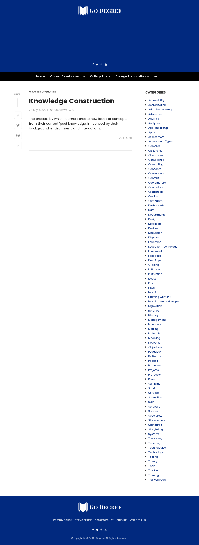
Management (157, 320)
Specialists (155, 415)
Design (152, 219)
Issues (152, 278)
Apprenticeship (158, 128)
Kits (150, 283)
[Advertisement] (99, 37)
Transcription (157, 479)
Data (151, 210)
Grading (153, 265)
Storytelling (155, 429)
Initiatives (154, 269)
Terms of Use (83, 520)
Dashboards (156, 205)
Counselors (155, 187)
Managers (154, 324)
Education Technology (162, 246)
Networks (154, 342)
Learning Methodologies (163, 301)
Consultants (156, 173)
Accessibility (156, 100)
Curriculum (155, 201)
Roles (151, 379)
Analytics (154, 123)
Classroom (155, 155)
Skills (151, 402)
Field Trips (154, 260)
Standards (155, 425)
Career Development (66, 76)
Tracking (154, 470)
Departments (156, 214)
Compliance (156, 160)
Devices (153, 228)
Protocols (154, 374)
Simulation (155, 397)
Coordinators (157, 182)
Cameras (154, 146)
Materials (154, 333)
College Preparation (131, 76)
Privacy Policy (62, 520)
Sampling (154, 383)
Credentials (155, 192)
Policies (153, 361)
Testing (153, 457)
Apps (151, 132)
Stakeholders (156, 420)
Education (154, 242)
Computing (155, 164)
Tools (151, 466)
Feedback (154, 256)
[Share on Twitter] (18, 125)
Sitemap (122, 520)
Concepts (154, 169)
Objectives (155, 347)
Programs (154, 365)
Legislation (155, 306)
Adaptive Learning (160, 109)
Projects (153, 370)
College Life (98, 76)
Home (40, 76)
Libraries (153, 310)
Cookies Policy (104, 520)
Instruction (155, 274)
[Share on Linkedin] (18, 146)
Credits (153, 196)
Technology (156, 452)
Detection (154, 224)
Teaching (154, 443)
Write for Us (138, 520)
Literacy (153, 315)
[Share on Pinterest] (18, 136)
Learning (153, 292)
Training (153, 475)
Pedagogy (155, 351)
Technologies (157, 447)
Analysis (153, 118)
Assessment (156, 137)
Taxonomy (155, 438)
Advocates (155, 114)
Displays (153, 237)
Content (153, 178)
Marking (153, 329)
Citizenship (155, 150)
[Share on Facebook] (18, 115)
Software (154, 406)
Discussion (155, 233)
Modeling (154, 338)
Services (153, 393)
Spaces (153, 411)
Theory (152, 461)
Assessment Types (160, 141)
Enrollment (155, 251)
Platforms (154, 356)
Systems (154, 434)
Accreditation (157, 105)
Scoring (153, 388)
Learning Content (159, 297)
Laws (151, 288)
